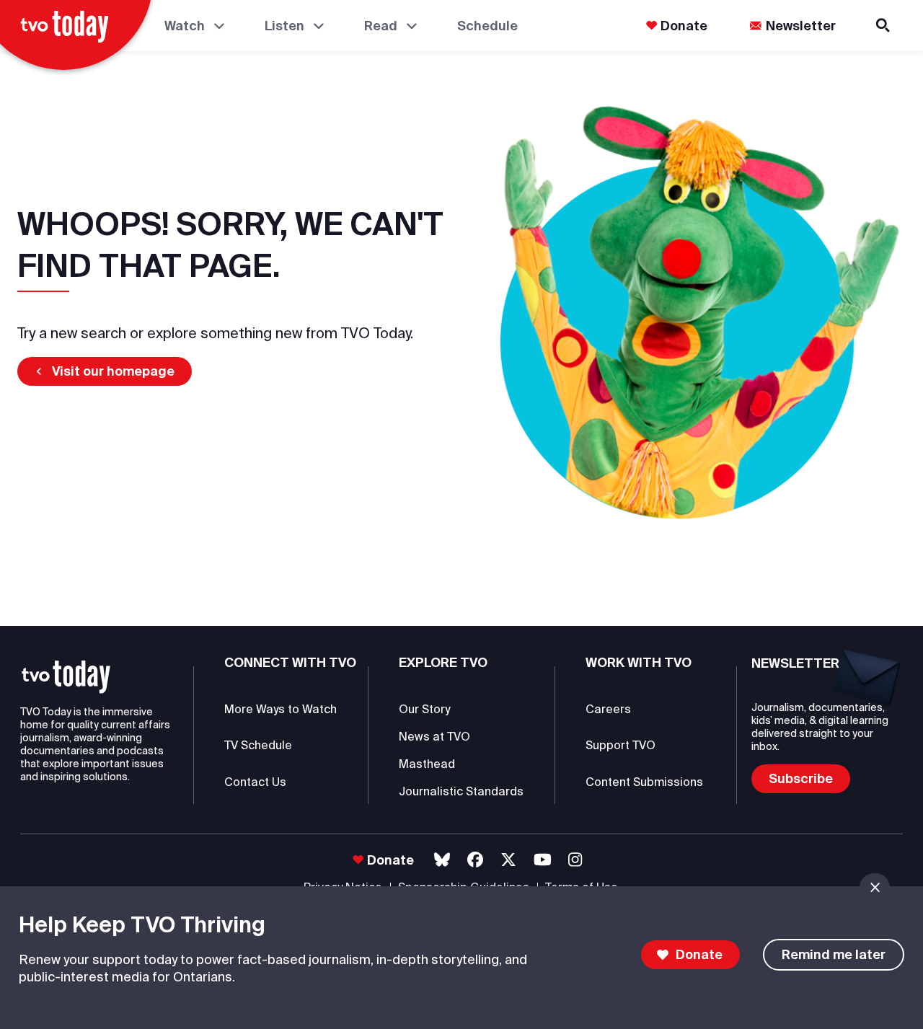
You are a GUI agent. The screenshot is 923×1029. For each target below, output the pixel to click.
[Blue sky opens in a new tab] (442, 860)
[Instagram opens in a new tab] (575, 860)
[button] (104, 371)
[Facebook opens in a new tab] (475, 860)
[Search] (884, 25)
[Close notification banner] (875, 887)
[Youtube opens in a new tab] (542, 860)
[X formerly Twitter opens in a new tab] (508, 860)
